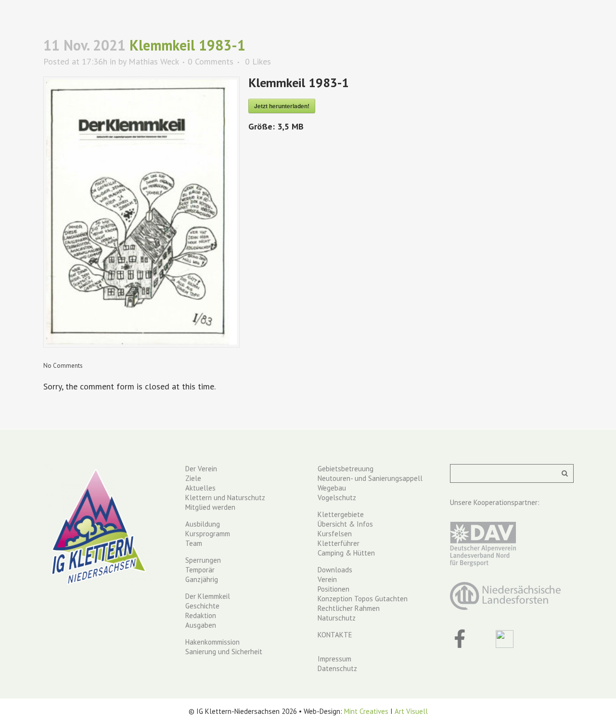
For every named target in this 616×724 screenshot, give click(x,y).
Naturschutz (337, 617)
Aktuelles (200, 487)
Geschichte (202, 605)
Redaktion (200, 615)
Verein (327, 579)
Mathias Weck (153, 61)
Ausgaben (200, 625)
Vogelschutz (337, 497)
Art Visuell (411, 711)
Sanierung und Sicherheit (223, 651)
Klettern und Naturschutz (225, 497)
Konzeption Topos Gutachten (363, 598)
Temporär (200, 569)
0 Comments (210, 61)
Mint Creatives (366, 711)
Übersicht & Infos (345, 524)
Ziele (193, 478)
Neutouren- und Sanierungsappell (370, 478)
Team (193, 543)
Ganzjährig (201, 579)
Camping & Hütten (346, 552)
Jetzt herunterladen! (281, 106)
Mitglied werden (210, 507)
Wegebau (332, 487)
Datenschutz (337, 668)
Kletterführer (338, 543)
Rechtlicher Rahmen (349, 608)
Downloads (335, 569)
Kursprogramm (207, 533)
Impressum (334, 658)
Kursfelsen (335, 533)
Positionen (333, 589)
